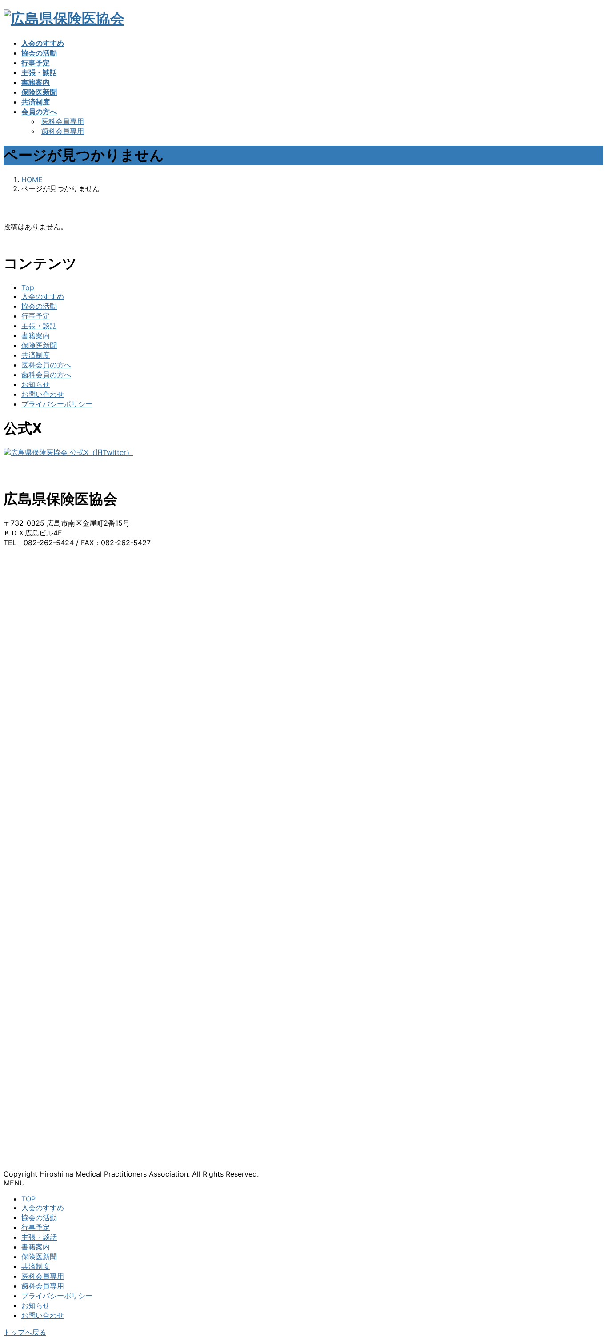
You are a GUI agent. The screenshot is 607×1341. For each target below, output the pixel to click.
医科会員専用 (62, 121)
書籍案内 (35, 335)
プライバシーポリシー (56, 403)
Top (27, 287)
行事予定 (35, 315)
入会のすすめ (42, 296)
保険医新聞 (39, 345)
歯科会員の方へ (46, 374)
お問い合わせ (42, 394)
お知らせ (35, 384)
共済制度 (35, 355)
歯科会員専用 (62, 131)
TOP (28, 1198)
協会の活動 (39, 306)
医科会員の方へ (46, 364)
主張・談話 (39, 325)
